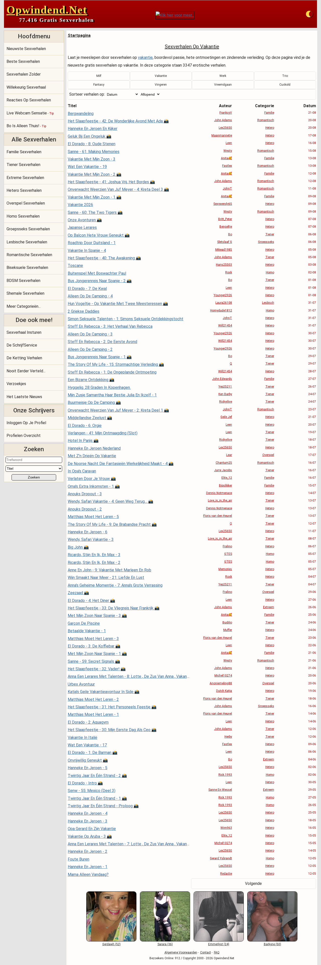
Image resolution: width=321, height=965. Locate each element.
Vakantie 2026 (80, 204)
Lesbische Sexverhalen (27, 242)
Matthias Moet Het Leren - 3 (93, 638)
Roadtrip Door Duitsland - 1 (92, 242)
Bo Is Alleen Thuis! (26, 125)
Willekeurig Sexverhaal (26, 87)
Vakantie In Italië (82, 737)
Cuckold (284, 84)
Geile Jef (226, 417)
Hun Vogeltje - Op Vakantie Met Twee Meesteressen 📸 (118, 303)
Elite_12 (226, 477)
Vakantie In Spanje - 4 (87, 250)
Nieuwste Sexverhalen (26, 48)
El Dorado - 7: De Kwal (87, 288)
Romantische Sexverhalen (29, 254)
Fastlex (227, 166)
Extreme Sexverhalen (25, 177)
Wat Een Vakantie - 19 (87, 166)
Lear (229, 455)
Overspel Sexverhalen (26, 203)
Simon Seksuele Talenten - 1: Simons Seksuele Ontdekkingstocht (125, 318)
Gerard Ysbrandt (221, 858)
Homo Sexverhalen (23, 216)
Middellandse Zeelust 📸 (90, 417)
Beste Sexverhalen (23, 61)
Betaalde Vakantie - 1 (87, 630)
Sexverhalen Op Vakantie (192, 47)
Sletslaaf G (224, 242)
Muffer (227, 630)
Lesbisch (268, 302)
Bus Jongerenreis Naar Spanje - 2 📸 (100, 280)
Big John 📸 (78, 547)
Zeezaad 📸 (78, 592)
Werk (222, 76)
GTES (228, 554)
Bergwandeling (81, 113)
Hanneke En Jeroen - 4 (87, 813)
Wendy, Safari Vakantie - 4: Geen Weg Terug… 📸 (110, 501)
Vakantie (161, 76)
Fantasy (98, 84)
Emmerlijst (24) (218, 944)
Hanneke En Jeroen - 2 (87, 851)
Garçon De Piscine (84, 623)
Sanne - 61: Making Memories (93, 151)
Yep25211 (225, 386)
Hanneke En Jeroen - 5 (87, 767)
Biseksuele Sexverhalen (27, 267)
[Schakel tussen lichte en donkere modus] (309, 14)
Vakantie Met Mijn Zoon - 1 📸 (94, 197)
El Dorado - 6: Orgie (85, 425)
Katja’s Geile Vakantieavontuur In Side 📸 (103, 691)
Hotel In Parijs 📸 (83, 440)
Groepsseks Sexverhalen (28, 229)
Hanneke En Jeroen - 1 (87, 866)
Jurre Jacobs (223, 470)
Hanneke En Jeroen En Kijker (92, 128)
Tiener (269, 234)
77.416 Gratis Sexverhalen (56, 20)
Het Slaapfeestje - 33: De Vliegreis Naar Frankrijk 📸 (113, 608)
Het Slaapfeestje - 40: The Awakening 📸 (104, 258)
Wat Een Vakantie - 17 (87, 745)
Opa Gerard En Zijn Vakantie (92, 828)
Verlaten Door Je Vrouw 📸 (92, 478)
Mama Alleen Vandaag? (88, 874)
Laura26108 (223, 302)
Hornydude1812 (221, 310)
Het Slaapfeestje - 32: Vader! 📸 (97, 669)
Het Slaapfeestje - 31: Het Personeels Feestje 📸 (112, 707)
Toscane (75, 265)
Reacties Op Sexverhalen (29, 100)
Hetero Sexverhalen (24, 190)
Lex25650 (225, 127)
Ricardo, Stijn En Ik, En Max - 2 (94, 562)
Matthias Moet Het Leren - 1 (93, 714)
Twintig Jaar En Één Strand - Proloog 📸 (103, 805)
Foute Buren (78, 859)
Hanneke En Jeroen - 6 (87, 532)
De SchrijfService (22, 345)
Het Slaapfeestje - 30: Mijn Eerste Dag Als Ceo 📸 (112, 729)
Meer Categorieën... (24, 306)
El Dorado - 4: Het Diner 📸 (91, 600)
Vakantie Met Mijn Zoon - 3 (91, 159)
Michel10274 (223, 675)
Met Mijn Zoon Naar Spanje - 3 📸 (97, 615)
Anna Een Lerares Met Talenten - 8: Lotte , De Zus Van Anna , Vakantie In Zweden (139, 676)
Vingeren (161, 84)
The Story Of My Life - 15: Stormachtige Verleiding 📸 (116, 364)
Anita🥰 (226, 158)
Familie (269, 112)
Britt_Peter (225, 219)
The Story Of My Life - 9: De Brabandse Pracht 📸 (112, 524)
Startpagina (79, 35)
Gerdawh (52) (111, 944)
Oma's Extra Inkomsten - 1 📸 (94, 486)
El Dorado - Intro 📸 (85, 783)
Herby (228, 736)
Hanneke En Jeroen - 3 (87, 821)
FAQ (216, 952)
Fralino (227, 546)
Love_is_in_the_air (220, 500)
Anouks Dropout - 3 (85, 494)
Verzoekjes (16, 383)
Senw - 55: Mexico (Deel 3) (91, 790)
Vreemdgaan (223, 84)
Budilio (227, 622)
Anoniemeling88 (221, 683)
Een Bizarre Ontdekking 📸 (91, 379)
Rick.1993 (225, 774)
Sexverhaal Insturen (24, 332)
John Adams (223, 120)
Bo (230, 234)
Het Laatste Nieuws (24, 396)
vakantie (145, 57)
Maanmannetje (221, 135)
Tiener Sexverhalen (23, 164)
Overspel (268, 455)
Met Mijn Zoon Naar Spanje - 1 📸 (97, 653)
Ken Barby (225, 394)
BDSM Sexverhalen (23, 280)
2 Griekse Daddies (83, 311)
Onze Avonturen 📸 (85, 220)
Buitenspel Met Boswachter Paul (97, 273)
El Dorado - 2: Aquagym (88, 722)
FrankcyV (225, 112)
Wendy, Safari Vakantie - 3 (91, 539)
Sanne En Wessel (220, 789)
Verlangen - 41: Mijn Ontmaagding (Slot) (102, 433)
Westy (227, 150)
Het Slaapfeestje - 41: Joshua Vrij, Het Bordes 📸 (111, 182)
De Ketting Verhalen (24, 358)
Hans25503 (224, 264)
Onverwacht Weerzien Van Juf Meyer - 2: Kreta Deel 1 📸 (118, 410)
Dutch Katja (224, 691)
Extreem (268, 607)
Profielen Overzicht (24, 435)
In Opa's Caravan (82, 471)
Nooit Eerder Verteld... (26, 371)
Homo (270, 272)
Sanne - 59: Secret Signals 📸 (94, 661)
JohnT (227, 188)
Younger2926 (223, 295)
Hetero (269, 127)
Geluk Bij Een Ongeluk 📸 (89, 136)
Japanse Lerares (82, 227)
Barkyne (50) (272, 944)
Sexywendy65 (222, 204)
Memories (225, 569)
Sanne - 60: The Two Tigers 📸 (95, 212)
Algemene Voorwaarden (181, 952)
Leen (229, 143)
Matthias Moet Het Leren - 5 (93, 516)
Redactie (226, 873)
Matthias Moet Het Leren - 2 (93, 699)
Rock (228, 272)
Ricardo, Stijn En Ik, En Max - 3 (94, 554)
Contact (205, 952)
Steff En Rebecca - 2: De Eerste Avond (102, 341)
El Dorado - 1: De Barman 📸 (92, 752)
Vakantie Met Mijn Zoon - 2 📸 (94, 174)
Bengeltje (225, 226)
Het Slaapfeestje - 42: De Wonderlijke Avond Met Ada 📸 (118, 121)
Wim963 (226, 828)
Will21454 (225, 325)
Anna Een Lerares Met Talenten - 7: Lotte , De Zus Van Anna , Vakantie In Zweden (139, 844)
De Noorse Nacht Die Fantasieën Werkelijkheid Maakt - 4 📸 (121, 463)
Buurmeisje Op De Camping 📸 (94, 402)
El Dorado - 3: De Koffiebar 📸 (94, 646)
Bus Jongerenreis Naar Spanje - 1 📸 (100, 357)
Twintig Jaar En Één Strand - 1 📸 (97, 798)
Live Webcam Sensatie (30, 113)
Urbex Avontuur (81, 684)
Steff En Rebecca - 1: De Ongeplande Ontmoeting (112, 372)
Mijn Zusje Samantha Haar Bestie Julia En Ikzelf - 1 (112, 395)
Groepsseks (266, 242)
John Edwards (222, 379)
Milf (98, 76)
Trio (285, 76)
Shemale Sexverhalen (25, 293)
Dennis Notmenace (219, 493)
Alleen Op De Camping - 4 (90, 296)
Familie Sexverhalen (24, 151)
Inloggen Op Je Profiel (26, 422)
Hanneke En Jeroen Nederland (94, 448)
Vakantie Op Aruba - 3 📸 (90, 836)
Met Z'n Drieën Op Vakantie (92, 455)
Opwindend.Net (47, 10)
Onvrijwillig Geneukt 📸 (88, 760)
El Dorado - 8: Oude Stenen (91, 143)
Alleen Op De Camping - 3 (90, 334)
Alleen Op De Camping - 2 (90, 349)
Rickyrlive (225, 401)
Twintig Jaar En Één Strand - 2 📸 (97, 775)
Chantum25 (224, 462)
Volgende (253, 883)
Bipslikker (225, 485)
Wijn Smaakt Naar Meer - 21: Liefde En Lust (106, 577)
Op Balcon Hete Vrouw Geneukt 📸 (99, 235)
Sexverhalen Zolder (24, 74)
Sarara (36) (165, 944)
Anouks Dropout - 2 (85, 509)
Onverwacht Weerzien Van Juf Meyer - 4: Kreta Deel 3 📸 (118, 189)
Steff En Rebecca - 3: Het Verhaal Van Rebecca (110, 326)
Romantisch (265, 120)
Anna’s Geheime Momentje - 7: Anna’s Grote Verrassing (115, 585)
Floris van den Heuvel (217, 516)
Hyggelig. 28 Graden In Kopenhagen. (99, 387)
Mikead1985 (223, 249)
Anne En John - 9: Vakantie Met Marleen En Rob (109, 570)
